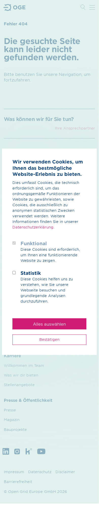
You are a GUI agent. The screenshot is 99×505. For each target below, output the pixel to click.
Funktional (34, 243)
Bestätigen (49, 339)
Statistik (31, 273)
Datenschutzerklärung (32, 227)
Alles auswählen (49, 323)
